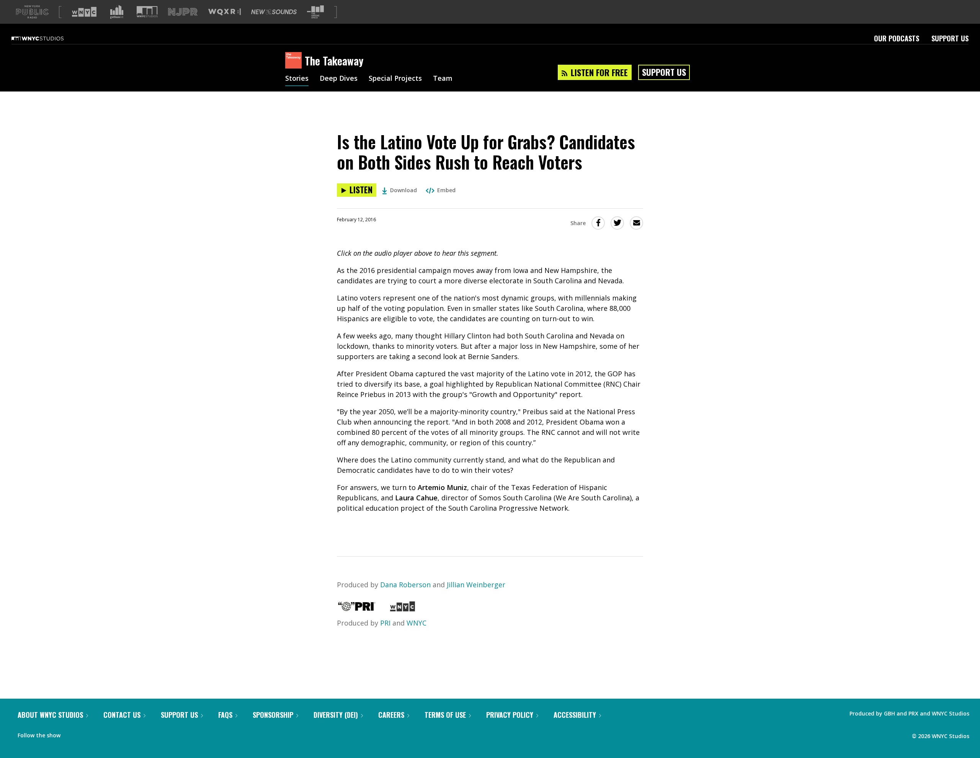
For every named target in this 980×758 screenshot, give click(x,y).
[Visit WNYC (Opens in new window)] (84, 12)
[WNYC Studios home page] (47, 38)
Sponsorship (273, 715)
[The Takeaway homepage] (295, 61)
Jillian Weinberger (476, 584)
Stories (297, 78)
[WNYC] (402, 608)
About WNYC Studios (50, 715)
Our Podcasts (896, 38)
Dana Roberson (405, 584)
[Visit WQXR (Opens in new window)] (224, 12)
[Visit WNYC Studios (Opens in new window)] (147, 11)
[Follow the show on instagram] (101, 733)
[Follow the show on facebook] (71, 733)
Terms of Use (445, 715)
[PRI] (357, 608)
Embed (446, 190)
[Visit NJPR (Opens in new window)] (183, 12)
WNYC (416, 622)
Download (403, 190)
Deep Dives (339, 78)
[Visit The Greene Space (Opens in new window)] (315, 12)
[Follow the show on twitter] (86, 733)
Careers (391, 715)
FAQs (225, 715)
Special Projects (395, 78)
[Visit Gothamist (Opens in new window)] (116, 12)
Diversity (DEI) (336, 715)
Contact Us (121, 715)
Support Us (950, 38)
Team (442, 78)
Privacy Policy (509, 715)
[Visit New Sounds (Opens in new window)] (274, 12)
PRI (385, 622)
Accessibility (575, 715)
